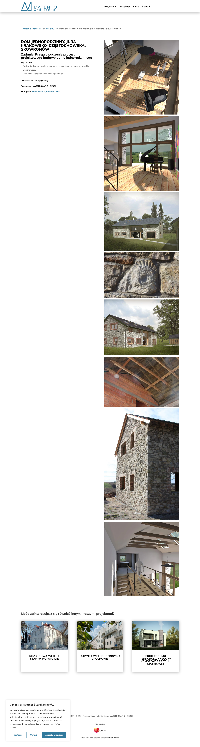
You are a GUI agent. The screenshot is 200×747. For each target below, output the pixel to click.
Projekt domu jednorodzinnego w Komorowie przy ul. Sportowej (155, 660)
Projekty (109, 6)
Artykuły (125, 6)
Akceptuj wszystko (54, 735)
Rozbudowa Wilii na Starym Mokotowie (44, 657)
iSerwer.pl (114, 737)
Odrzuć (33, 735)
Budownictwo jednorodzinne (46, 91)
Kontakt (146, 6)
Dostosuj (17, 735)
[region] (38, 720)
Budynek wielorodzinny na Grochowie (100, 657)
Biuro (136, 6)
